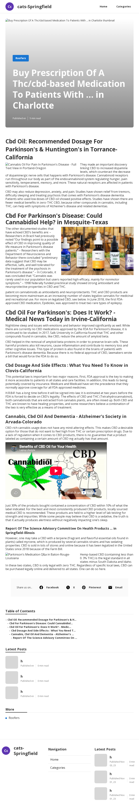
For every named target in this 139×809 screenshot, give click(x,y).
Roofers (21, 58)
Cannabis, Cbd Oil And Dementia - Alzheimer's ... (42, 634)
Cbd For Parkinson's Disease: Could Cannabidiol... (41, 623)
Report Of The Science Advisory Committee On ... (45, 637)
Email (118, 587)
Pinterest (95, 587)
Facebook (52, 587)
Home (103, 6)
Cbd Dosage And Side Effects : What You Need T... (43, 630)
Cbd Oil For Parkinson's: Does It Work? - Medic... (40, 627)
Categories (123, 6)
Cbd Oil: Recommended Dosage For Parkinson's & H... (42, 619)
